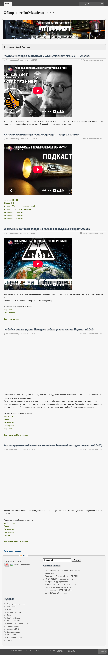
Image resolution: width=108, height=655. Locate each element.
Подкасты (10, 615)
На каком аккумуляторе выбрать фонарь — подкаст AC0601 (41, 134)
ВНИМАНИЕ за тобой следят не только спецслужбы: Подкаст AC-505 (47, 228)
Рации (6, 419)
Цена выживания (13, 632)
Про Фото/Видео (13, 618)
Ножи (9, 610)
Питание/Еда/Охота (14, 612)
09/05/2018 (33, 139)
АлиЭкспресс (9, 313)
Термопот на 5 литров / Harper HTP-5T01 (61, 576)
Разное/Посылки (13, 621)
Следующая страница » (13, 551)
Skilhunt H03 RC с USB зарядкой (17, 209)
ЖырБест (8, 310)
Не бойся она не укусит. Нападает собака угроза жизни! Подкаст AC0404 (49, 329)
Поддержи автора (11, 319)
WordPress (71, 650)
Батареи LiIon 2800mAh (13, 212)
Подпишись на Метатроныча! (16, 435)
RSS (24, 555)
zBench (60, 650)
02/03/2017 (33, 450)
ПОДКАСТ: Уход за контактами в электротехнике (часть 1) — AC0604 (46, 55)
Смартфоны (9, 426)
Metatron (23, 60)
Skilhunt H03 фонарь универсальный (19, 206)
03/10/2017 (33, 233)
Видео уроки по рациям (16, 604)
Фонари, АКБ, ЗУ (13, 629)
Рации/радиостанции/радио (18, 624)
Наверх (103, 651)
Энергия (10, 640)
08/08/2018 (33, 60)
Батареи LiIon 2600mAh (13, 215)
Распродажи (9, 423)
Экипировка (11, 635)
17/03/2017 (33, 334)
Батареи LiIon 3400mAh (13, 218)
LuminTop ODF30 (11, 200)
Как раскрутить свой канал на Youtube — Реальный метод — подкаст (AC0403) (53, 445)
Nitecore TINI (9, 203)
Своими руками (13, 626)
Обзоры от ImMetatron (24, 12)
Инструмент (11, 607)
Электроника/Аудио (14, 638)
